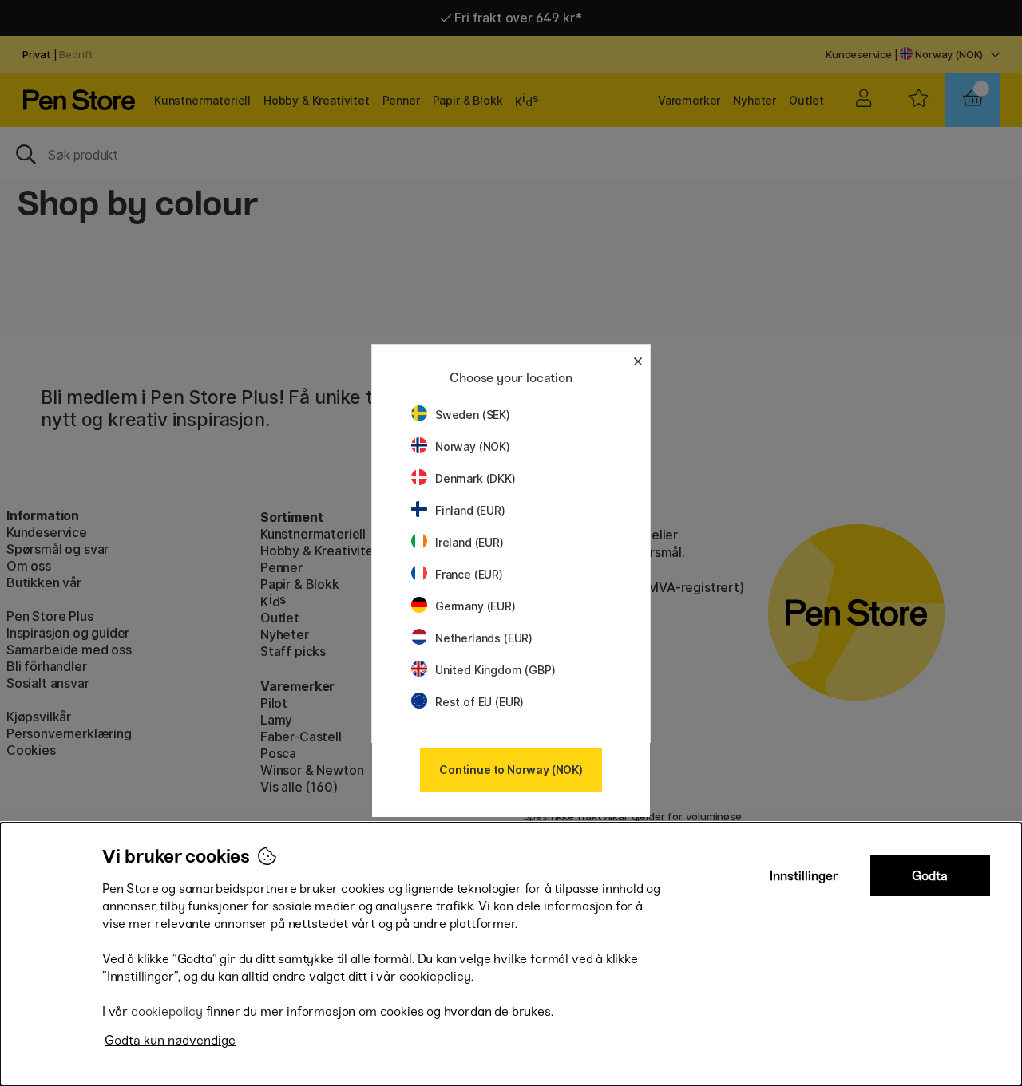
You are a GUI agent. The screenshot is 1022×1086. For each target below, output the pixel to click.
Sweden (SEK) (472, 414)
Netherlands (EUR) (484, 638)
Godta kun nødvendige (170, 1040)
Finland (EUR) (470, 510)
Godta (930, 875)
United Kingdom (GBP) (495, 670)
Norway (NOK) (472, 446)
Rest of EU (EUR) (479, 702)
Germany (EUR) (475, 606)
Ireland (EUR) (469, 542)
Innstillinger (804, 875)
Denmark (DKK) (475, 478)
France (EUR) (469, 574)
